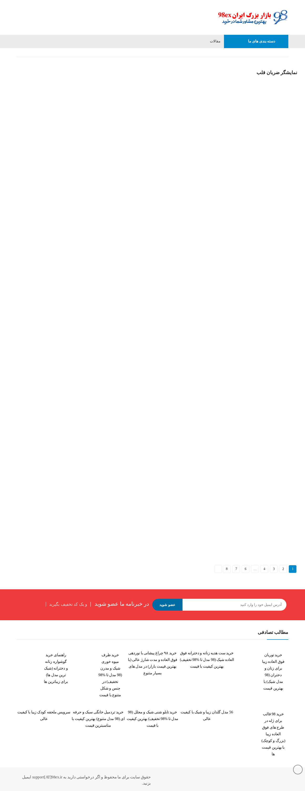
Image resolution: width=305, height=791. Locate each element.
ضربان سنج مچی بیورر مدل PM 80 (132, 520)
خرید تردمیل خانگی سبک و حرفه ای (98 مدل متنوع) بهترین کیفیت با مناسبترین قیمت (98, 718)
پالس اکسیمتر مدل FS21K (226, 156)
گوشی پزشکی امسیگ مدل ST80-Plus (234, 520)
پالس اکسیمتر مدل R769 (27, 277)
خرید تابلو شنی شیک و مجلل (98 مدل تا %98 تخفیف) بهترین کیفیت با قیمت (152, 718)
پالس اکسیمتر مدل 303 (125, 74)
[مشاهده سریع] (14, 62)
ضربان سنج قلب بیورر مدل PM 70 (231, 399)
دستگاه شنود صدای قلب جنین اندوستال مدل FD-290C (245, 277)
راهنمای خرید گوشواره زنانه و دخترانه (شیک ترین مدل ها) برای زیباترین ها (56, 668)
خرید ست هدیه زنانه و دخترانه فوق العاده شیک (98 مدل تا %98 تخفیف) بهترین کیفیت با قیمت (207, 659)
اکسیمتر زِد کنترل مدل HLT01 (30, 156)
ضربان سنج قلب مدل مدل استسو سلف (37, 520)
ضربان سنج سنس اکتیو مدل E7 (31, 399)
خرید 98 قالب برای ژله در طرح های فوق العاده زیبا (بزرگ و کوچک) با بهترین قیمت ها (273, 734)
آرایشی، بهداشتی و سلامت (257, 52)
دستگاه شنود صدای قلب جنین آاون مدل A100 (140, 277)
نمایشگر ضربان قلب (23, 149)
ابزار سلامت (223, 52)
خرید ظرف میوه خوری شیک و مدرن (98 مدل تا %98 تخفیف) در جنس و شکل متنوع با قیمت (110, 675)
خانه (285, 52)
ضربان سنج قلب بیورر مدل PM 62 (132, 399)
